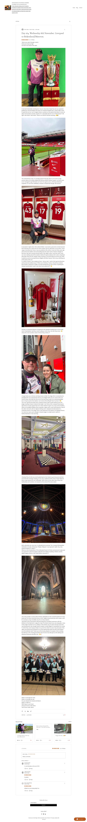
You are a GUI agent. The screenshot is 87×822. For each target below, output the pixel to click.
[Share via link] (30, 711)
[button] (69, 21)
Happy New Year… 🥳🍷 (61, 735)
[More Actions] (64, 763)
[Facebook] (41, 814)
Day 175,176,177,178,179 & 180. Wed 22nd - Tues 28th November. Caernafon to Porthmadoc (43, 726)
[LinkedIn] (45, 814)
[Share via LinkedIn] (28, 711)
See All (70, 721)
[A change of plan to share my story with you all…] (24, 728)
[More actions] (64, 29)
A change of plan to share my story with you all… (23, 736)
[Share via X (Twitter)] (25, 711)
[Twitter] (43, 814)
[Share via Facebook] (22, 711)
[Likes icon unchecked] (25, 768)
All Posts (17, 21)
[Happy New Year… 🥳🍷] (62, 728)
